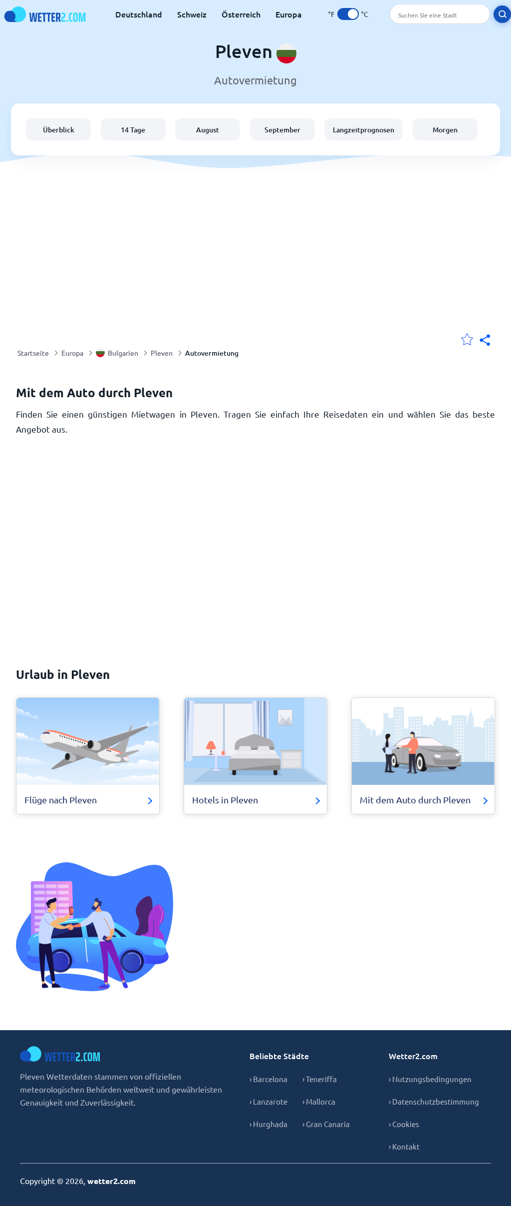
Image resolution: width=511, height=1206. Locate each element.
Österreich (241, 13)
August (207, 129)
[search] (502, 14)
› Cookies (404, 1124)
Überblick (58, 129)
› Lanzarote (268, 1101)
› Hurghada (268, 1124)
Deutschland (138, 13)
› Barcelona (268, 1079)
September (282, 129)
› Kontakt (404, 1146)
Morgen (445, 129)
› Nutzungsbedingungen (430, 1079)
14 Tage (133, 129)
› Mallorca (318, 1101)
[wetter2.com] (45, 14)
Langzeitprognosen (363, 129)
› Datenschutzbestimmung (434, 1101)
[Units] (348, 14)
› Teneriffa (319, 1079)
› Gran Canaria (326, 1124)
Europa (288, 13)
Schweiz (192, 13)
